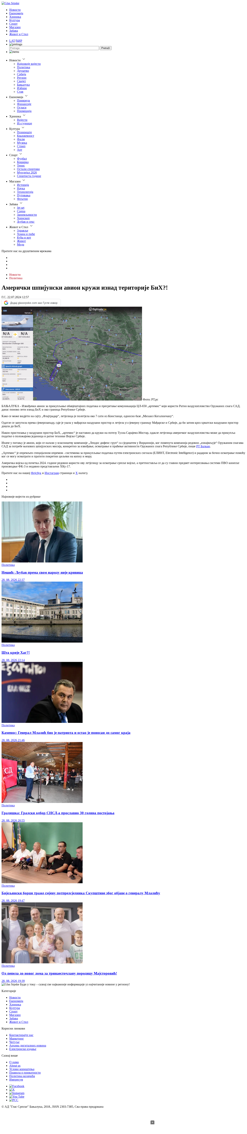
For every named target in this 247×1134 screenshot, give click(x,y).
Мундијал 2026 (27, 172)
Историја (23, 185)
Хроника (15, 16)
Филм (21, 139)
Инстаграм (52, 473)
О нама (14, 1062)
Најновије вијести (29, 63)
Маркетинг (16, 1038)
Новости (15, 9)
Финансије (24, 104)
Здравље (22, 230)
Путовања (23, 195)
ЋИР (19, 40)
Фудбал (22, 158)
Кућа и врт (24, 237)
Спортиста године (29, 176)
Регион (21, 77)
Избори (22, 88)
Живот (21, 241)
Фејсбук (36, 473)
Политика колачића (22, 1076)
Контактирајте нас (21, 1035)
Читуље (14, 1042)
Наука (21, 188)
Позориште (24, 132)
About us (14, 1065)
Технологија (25, 191)
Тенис (21, 165)
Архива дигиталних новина (27, 1045)
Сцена (21, 211)
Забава (13, 30)
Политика (23, 67)
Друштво (23, 70)
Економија (16, 13)
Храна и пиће (26, 234)
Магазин (15, 27)
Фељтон (22, 198)
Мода (20, 244)
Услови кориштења (21, 1069)
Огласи (21, 107)
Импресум (16, 1079)
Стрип (21, 146)
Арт (19, 149)
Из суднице (24, 123)
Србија (21, 74)
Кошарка (23, 162)
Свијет (21, 81)
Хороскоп (23, 218)
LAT (12, 40)
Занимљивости (27, 214)
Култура (14, 20)
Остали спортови (28, 169)
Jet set (20, 207)
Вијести (22, 120)
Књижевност (25, 135)
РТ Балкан (203, 446)
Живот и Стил (18, 34)
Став (20, 91)
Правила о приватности (25, 1072)
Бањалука (23, 84)
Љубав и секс (26, 221)
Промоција (24, 111)
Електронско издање (22, 1049)
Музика (22, 142)
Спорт (13, 23)
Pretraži (105, 48)
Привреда (23, 100)
